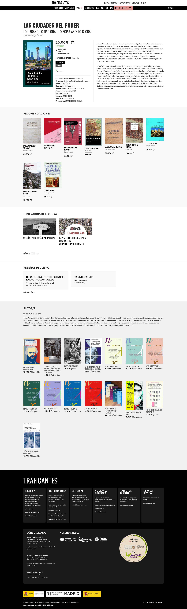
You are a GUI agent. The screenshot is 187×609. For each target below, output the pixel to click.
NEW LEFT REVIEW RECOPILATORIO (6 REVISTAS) (111, 411)
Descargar (60, 62)
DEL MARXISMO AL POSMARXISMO (29, 369)
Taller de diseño (126, 492)
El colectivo (89, 8)
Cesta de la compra (129, 8)
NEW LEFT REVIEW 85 (91, 409)
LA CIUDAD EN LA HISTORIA (113, 147)
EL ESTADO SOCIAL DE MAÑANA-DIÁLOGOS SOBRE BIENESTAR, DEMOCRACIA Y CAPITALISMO (52, 370)
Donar (59, 66)
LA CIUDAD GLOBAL (152, 144)
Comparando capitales (83, 276)
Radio (78, 8)
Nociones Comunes (101, 492)
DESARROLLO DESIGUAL (92, 148)
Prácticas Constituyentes (80, 81)
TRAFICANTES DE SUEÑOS (73, 79)
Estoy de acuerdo (148, 602)
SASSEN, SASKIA (150, 146)
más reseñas (28, 292)
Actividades (69, 8)
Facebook (97, 8)
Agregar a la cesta (73, 42)
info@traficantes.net (33, 574)
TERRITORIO (66, 93)
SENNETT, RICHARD (49, 193)
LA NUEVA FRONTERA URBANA (132, 146)
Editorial (114, 3)
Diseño (143, 3)
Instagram (106, 8)
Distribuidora (125, 3)
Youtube (111, 8)
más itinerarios (30, 253)
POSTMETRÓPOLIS (49, 146)
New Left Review (148, 492)
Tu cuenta (121, 8)
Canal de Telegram (30, 516)
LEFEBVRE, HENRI (68, 152)
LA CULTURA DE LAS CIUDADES (29, 147)
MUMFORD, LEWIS (28, 150)
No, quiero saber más (46, 605)
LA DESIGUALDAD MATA (71, 366)
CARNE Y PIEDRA (49, 191)
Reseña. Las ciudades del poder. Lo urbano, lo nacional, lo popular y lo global (45, 278)
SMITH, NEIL (88, 151)
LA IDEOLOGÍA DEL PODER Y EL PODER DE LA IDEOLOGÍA (93, 368)
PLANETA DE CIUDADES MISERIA (30, 193)
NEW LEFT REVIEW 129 (153, 366)
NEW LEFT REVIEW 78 (70, 409)
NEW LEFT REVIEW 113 (111, 366)
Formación (135, 3)
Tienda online (58, 8)
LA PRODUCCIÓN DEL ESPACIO (70, 149)
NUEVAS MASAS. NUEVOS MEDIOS (133, 413)
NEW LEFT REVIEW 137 (30, 409)
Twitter (102, 8)
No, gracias (158, 602)
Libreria (106, 3)
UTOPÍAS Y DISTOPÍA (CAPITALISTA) (39, 238)
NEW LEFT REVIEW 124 (132, 366)
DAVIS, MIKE (26, 196)
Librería (30, 491)
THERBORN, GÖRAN (32, 35)
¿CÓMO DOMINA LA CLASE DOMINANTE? (154, 411)
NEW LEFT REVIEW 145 (50, 409)
